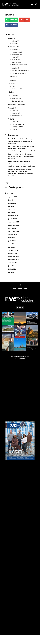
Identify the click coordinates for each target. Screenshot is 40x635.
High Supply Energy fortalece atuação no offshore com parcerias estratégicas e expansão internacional (21, 148)
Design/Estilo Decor (18, 73)
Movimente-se (16, 54)
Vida (10, 119)
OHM (22, 187)
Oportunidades (16, 101)
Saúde (10, 108)
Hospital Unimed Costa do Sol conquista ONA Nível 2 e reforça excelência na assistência (21, 141)
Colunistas (12, 47)
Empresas (15, 98)
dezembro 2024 (13, 256)
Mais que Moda (16, 52)
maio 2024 (11, 272)
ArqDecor (15, 49)
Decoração (12, 68)
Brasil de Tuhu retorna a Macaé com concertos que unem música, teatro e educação (21, 156)
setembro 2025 (13, 231)
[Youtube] (17, 307)
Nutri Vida (15, 59)
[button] (32, 4)
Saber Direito (16, 62)
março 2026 (12, 212)
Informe (14, 41)
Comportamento (17, 124)
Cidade (10, 38)
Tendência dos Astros (19, 64)
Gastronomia (16, 89)
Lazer (10, 83)
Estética (14, 113)
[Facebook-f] (22, 307)
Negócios (12, 96)
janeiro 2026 (12, 219)
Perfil (13, 129)
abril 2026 (11, 209)
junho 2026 (12, 203)
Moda (10, 92)
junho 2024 (12, 269)
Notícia (14, 43)
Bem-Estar (15, 121)
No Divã (14, 57)
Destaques (15, 187)
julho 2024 (11, 266)
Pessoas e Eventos (15, 104)
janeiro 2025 (12, 253)
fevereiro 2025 (13, 250)
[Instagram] (20, 307)
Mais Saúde (15, 115)
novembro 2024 (13, 259)
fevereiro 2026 (13, 215)
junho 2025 (12, 241)
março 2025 (12, 247)
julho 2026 (11, 200)
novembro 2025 (13, 225)
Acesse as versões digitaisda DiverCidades (20, 357)
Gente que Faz (16, 126)
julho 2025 (11, 237)
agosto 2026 (12, 197)
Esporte (11, 80)
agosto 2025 (12, 234)
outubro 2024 (12, 263)
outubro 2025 (12, 228)
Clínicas (6, 187)
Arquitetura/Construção (19, 70)
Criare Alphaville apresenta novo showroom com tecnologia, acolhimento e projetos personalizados (21, 164)
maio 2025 (11, 244)
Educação (12, 76)
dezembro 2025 (13, 222)
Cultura (14, 86)
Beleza (14, 110)
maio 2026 (11, 206)
